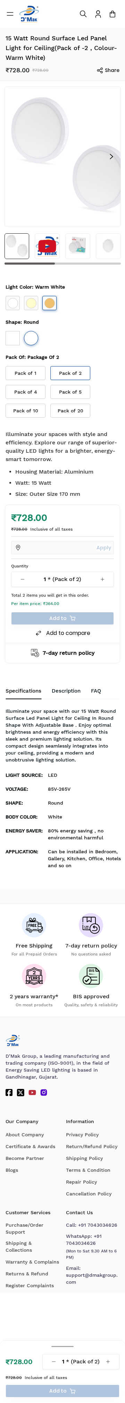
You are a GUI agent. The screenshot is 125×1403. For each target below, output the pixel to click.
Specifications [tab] (23, 691)
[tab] (96, 691)
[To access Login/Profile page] (98, 14)
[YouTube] (32, 1092)
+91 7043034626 (97, 1225)
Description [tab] (66, 691)
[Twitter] (20, 1092)
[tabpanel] (62, 790)
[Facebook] (9, 1092)
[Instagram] (43, 1092)
